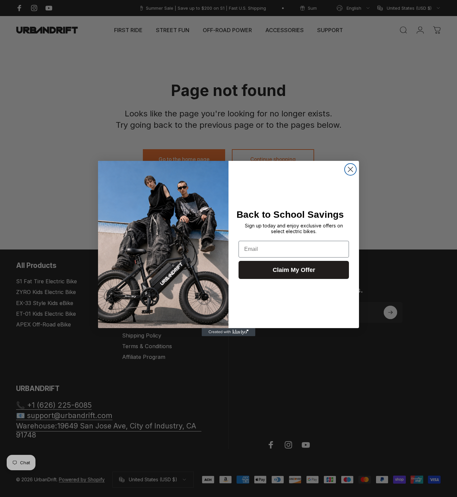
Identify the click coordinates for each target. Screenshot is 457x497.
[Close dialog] (350, 169)
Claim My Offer (294, 270)
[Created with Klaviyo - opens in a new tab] (228, 332)
